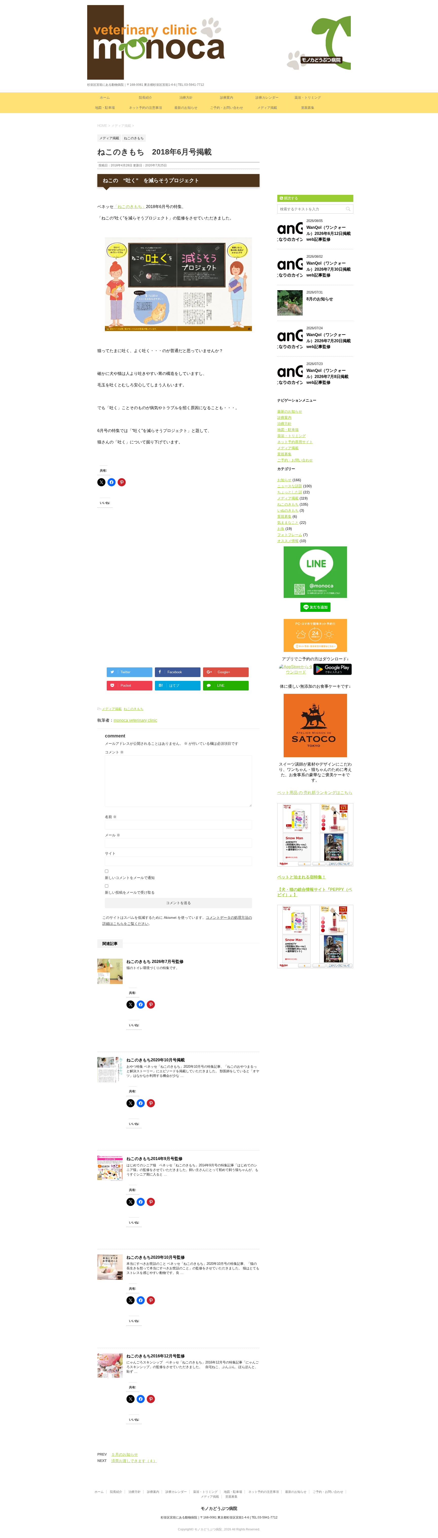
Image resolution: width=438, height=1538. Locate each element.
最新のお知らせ (185, 108)
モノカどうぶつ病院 (219, 1508)
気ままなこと (288, 523)
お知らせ (284, 480)
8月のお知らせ (319, 299)
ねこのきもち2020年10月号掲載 (155, 1060)
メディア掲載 (267, 108)
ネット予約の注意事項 (145, 108)
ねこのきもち (133, 709)
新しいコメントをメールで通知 (130, 878)
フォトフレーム (289, 535)
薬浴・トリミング (308, 97)
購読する (290, 198)
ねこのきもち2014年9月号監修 (154, 1158)
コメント (114, 752)
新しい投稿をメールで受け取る (130, 892)
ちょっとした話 (289, 492)
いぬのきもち (288, 510)
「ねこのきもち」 (130, 206)
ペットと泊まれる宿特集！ (301, 877)
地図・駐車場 (105, 108)
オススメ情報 (288, 541)
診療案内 (226, 97)
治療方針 (186, 97)
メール (112, 835)
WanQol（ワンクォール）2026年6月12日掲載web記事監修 (328, 233)
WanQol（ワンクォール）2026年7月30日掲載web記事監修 (328, 269)
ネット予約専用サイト (295, 442)
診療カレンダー (267, 97)
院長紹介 (145, 97)
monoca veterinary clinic (135, 720)
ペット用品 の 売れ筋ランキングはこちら (314, 792)
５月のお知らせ (124, 1454)
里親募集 (307, 108)
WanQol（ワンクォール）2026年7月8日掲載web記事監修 (327, 376)
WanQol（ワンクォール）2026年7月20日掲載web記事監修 (328, 341)
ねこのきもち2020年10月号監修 (155, 1257)
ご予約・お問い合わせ (226, 108)
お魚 (280, 529)
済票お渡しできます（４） (134, 1461)
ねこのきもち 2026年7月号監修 (155, 961)
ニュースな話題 (289, 486)
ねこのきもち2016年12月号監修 (155, 1356)
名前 (111, 817)
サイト (110, 853)
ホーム (105, 97)
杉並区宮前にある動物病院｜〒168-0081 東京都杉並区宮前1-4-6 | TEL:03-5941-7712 (219, 1517)
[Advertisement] (135, 561)
